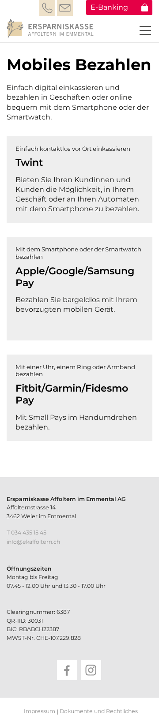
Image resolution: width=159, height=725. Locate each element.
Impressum (39, 711)
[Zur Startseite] (51, 28)
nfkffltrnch (34, 541)
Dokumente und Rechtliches (99, 711)
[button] (145, 30)
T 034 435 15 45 (26, 532)
